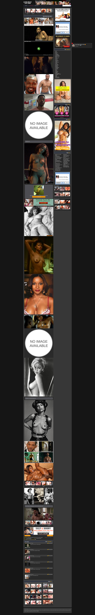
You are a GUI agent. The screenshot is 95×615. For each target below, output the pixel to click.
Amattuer (56, 63)
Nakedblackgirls (57, 67)
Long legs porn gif (57, 156)
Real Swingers (31, 5)
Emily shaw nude (57, 166)
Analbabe (56, 61)
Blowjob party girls (57, 160)
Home (26, 5)
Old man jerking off (38, 485)
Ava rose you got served (33, 525)
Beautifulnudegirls (57, 56)
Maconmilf (56, 66)
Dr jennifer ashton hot (57, 168)
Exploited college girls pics (27, 593)
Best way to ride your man (62, 209)
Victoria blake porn (67, 209)
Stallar (26, 568)
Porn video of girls (56, 209)
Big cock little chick (65, 162)
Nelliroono (56, 52)
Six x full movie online (33, 486)
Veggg (56, 75)
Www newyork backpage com (58, 157)
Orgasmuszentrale (49, 537)
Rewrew (56, 69)
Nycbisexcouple (57, 57)
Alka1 (56, 51)
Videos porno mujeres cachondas (48, 525)
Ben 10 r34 (64, 157)
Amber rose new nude (48, 485)
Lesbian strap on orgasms (33, 13)
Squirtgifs (56, 72)
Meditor (26, 549)
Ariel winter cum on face (27, 13)
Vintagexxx (56, 71)
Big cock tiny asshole (65, 159)
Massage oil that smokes (44, 486)
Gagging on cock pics (38, 604)
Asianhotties (56, 74)
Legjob (56, 76)
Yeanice (56, 53)
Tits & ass (32, 593)
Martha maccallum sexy (66, 166)
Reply (50, 543)
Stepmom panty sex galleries (43, 13)
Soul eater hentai (65, 161)
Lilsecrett (56, 59)
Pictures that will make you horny (38, 599)
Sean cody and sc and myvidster (27, 525)
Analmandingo (57, 54)
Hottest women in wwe (66, 156)
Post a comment (27, 541)
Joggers (26, 574)
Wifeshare (56, 58)
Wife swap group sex (65, 158)
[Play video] (38, 55)
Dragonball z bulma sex (62, 196)
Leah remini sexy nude (38, 593)
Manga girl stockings (27, 485)
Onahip (56, 70)
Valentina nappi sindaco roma (27, 599)
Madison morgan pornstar (67, 196)
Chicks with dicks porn (50, 598)
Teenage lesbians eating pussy (50, 588)
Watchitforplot (57, 60)
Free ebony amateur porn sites (58, 164)
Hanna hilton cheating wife (66, 160)
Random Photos (37, 5)
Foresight (26, 555)
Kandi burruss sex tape (50, 593)
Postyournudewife (57, 77)
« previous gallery (27, 535)
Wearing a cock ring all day (45, 593)
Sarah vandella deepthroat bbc (27, 604)
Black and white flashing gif (33, 604)
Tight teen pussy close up (57, 196)
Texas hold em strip (57, 170)
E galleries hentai (65, 163)
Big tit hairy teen (44, 598)
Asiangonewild (57, 62)
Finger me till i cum (57, 165)
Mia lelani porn (65, 154)
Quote (51, 543)
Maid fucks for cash (57, 169)
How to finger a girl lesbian (45, 604)
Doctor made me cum (65, 165)
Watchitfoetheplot (57, 73)
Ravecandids (56, 64)
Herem (26, 543)
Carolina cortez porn (57, 163)
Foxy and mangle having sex (58, 167)
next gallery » (50, 535)
